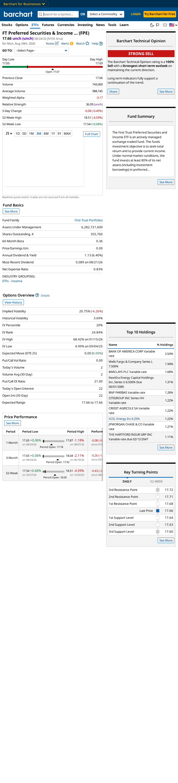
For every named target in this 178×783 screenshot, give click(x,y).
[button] (173, 25)
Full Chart (91, 134)
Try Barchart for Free (159, 14)
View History (13, 302)
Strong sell (141, 53)
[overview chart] (52, 165)
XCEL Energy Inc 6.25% (124, 419)
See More (11, 211)
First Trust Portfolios (89, 220)
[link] (97, 43)
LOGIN (136, 14)
